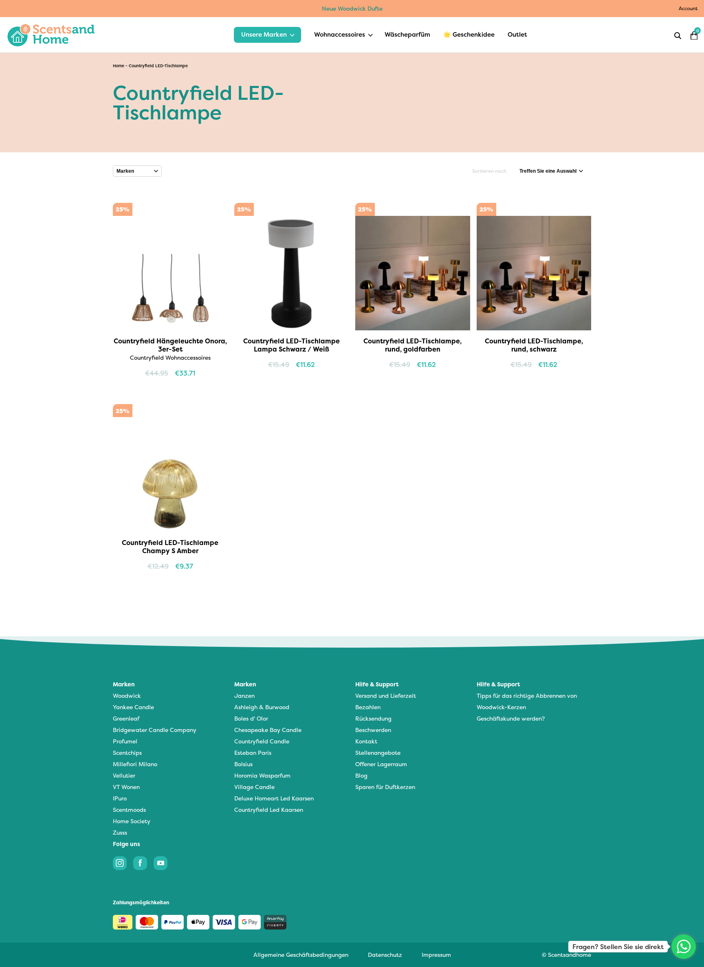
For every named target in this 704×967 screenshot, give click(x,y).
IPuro (120, 798)
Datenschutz (385, 954)
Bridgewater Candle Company (154, 730)
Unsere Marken (264, 34)
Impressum (436, 954)
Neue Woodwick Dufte (352, 8)
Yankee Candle (133, 707)
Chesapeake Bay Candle (267, 730)
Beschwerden (373, 730)
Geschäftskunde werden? (511, 718)
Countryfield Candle (261, 741)
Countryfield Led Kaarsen (268, 809)
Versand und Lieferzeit (385, 695)
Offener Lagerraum (381, 764)
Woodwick (127, 695)
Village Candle (254, 787)
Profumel (125, 741)
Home (118, 65)
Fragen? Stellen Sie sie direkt (618, 946)
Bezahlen (368, 707)
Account (688, 8)
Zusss (120, 832)
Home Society (131, 821)
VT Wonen (126, 787)
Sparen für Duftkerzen (385, 787)
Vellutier (124, 775)
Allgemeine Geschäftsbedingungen (300, 954)
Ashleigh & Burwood (261, 707)
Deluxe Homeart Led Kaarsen (274, 798)
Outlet (517, 34)
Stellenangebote (377, 752)
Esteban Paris (252, 752)
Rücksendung (373, 718)
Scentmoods (129, 809)
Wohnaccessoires (339, 34)
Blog (361, 775)
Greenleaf (126, 718)
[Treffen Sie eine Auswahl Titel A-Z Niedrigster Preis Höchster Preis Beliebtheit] (551, 171)
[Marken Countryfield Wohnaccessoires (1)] (137, 171)
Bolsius (243, 764)
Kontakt (366, 741)
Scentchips (127, 752)
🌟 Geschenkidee (469, 34)
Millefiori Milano (135, 764)
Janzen (244, 695)
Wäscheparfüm (407, 34)
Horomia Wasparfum (262, 775)
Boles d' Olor (251, 718)
